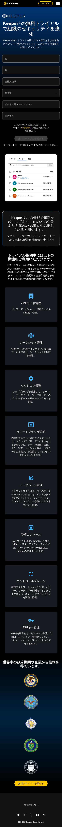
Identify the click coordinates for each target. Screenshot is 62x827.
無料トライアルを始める (31, 783)
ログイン (45, 3)
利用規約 (26, 127)
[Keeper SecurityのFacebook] (31, 814)
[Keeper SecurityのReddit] (44, 814)
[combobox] (31, 93)
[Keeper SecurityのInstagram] (37, 814)
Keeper (11, 3)
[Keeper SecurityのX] (24, 814)
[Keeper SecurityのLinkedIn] (18, 814)
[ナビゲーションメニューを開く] (58, 3)
